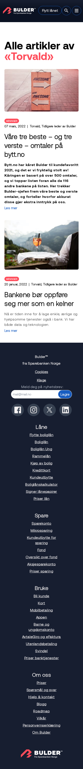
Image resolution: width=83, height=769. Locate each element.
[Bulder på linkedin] (65, 410)
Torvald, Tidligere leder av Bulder (53, 126)
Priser (41, 682)
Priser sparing (41, 571)
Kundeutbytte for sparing (41, 540)
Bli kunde (41, 596)
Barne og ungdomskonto (41, 627)
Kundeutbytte (41, 477)
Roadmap (41, 711)
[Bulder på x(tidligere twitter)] (49, 410)
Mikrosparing (41, 530)
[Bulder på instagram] (33, 410)
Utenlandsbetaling (41, 643)
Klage (41, 380)
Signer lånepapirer (41, 491)
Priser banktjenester (41, 658)
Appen (41, 617)
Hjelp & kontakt (41, 697)
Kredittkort (41, 470)
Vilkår (41, 718)
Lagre (64, 394)
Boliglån (41, 442)
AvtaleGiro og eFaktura (41, 636)
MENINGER (11, 121)
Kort (41, 603)
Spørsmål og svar (42, 690)
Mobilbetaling (41, 610)
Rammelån (41, 456)
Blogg (41, 704)
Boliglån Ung (41, 449)
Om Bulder (41, 732)
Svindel (41, 651)
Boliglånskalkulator (41, 484)
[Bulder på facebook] (18, 410)
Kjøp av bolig (41, 463)
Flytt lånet (50, 10)
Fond (41, 550)
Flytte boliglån (42, 435)
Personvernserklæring (41, 725)
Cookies (41, 371)
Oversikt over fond (41, 557)
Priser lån (42, 498)
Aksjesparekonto (41, 564)
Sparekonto (41, 523)
